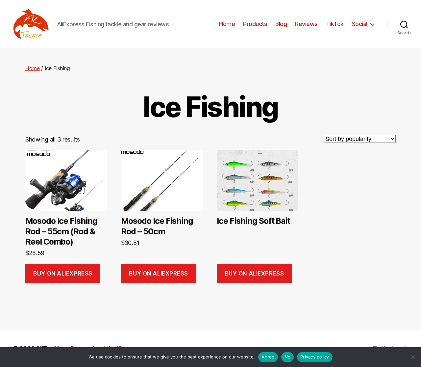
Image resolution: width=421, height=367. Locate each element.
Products (255, 23)
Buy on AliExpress (62, 273)
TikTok (335, 23)
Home (227, 23)
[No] (412, 357)
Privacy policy (314, 356)
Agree (267, 356)
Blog (281, 23)
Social (359, 23)
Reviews (306, 23)
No (288, 356)
